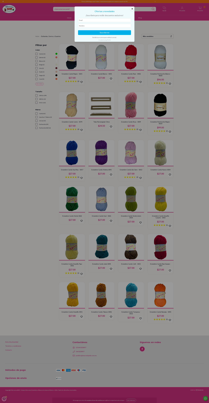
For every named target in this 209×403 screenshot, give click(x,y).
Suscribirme (104, 32)
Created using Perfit (105, 40)
